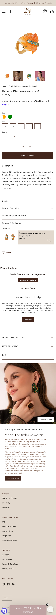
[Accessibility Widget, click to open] (4, 611)
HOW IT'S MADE (10, 346)
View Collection (46, 419)
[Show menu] (4, 11)
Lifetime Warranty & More (14, 215)
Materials (6, 507)
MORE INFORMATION (13, 337)
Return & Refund (9, 526)
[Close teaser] (47, 604)
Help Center (7, 559)
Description (7, 166)
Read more (6, 188)
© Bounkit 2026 (7, 607)
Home (4, 86)
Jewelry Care (7, 531)
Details (5, 201)
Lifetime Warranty (9, 540)
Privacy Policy (8, 568)
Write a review (28, 280)
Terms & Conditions (10, 564)
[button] (28, 610)
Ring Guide (6, 536)
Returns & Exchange (11, 223)
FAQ (4, 355)
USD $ (6, 598)
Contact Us (28, 319)
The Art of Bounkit (9, 498)
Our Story (6, 503)
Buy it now (27, 155)
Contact (5, 555)
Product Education (10, 208)
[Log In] (45, 11)
